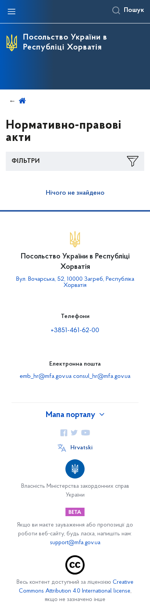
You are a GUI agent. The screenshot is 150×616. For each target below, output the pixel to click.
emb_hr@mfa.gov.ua (46, 376)
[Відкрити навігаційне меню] (11, 11)
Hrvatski (81, 448)
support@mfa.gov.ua (75, 543)
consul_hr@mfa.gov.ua (101, 376)
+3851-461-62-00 (75, 330)
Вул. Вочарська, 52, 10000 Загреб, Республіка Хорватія (75, 282)
